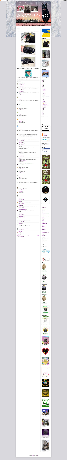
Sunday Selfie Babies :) (45, 104)
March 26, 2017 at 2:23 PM (21, 153)
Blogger (37, 455)
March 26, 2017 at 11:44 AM (21, 140)
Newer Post (18, 235)
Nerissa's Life (43, 226)
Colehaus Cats (20, 205)
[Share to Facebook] (28, 79)
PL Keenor (20, 201)
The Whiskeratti (20, 191)
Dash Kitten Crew (20, 223)
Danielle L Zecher (20, 231)
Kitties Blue (20, 133)
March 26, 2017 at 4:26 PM (21, 168)
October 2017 (44, 90)
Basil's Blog (43, 210)
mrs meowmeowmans (45, 135)
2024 (42, 82)
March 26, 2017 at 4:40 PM (21, 172)
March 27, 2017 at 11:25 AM (21, 214)
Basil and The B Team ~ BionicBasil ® (22, 209)
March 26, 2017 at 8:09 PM (21, 189)
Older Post (38, 235)
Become (43, 149)
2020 (42, 85)
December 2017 (44, 88)
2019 (42, 86)
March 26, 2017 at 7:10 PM (21, 179)
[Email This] (26, 79)
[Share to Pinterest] (29, 79)
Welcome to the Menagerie (23, 160)
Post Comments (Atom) (22, 236)
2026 (42, 80)
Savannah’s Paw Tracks (21, 216)
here (32, 77)
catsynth (19, 166)
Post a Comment (19, 234)
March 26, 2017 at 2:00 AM (21, 89)
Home (28, 235)
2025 (42, 81)
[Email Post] (25, 79)
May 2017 (44, 94)
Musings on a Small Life (44, 223)
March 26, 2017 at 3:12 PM (21, 161)
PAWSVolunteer (44, 133)
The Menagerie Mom (21, 86)
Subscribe (45, 130)
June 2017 (44, 93)
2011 (42, 112)
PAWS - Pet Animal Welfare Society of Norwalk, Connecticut (46, 151)
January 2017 (44, 107)
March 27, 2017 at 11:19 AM (21, 207)
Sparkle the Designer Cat (44, 207)
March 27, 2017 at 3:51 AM (21, 199)
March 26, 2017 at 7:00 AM (21, 109)
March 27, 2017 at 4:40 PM (21, 221)
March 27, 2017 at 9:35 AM (21, 203)
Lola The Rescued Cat (44, 242)
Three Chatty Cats (20, 121)
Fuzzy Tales (20, 99)
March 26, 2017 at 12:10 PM (21, 144)
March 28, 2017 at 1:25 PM (21, 229)
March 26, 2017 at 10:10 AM (21, 119)
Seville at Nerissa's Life (21, 177)
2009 (42, 114)
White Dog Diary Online (44, 235)
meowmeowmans (44, 134)
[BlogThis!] (27, 79)
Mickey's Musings (20, 142)
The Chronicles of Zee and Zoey (45, 232)
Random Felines (43, 229)
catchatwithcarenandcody (33, 139)
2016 (42, 108)
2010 (42, 113)
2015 (42, 109)
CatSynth (43, 220)
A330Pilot (33, 455)
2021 (42, 84)
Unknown (20, 158)
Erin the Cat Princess (21, 91)
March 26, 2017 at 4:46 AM (21, 94)
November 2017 (44, 89)
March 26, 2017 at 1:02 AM (21, 84)
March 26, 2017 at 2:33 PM (21, 156)
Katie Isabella (20, 114)
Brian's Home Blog (20, 129)
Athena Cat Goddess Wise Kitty (45, 213)
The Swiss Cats (20, 151)
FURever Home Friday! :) (45, 102)
